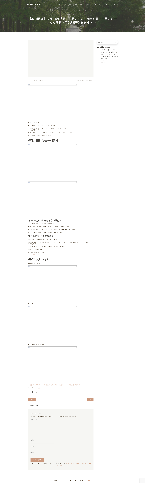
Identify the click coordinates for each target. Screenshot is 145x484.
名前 (32, 440)
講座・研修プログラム (71, 4)
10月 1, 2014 (38, 80)
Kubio (89, 480)
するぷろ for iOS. (40, 388)
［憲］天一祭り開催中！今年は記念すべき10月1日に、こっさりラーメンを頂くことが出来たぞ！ (55, 385)
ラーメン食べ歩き (80, 80)
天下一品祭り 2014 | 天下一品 (37, 254)
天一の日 (40, 392)
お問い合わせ (115, 4)
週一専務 (59, 4)
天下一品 (35, 392)
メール (33, 446)
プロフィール (97, 4)
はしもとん (31, 80)
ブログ (106, 4)
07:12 (43, 80)
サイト (32, 452)
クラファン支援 (85, 4)
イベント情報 (89, 80)
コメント (34, 419)
